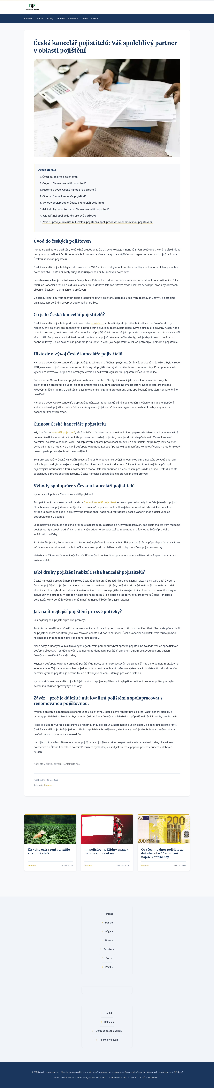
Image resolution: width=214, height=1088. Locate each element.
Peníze (39, 18)
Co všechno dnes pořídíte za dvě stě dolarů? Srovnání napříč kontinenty (162, 853)
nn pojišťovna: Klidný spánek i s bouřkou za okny (106, 851)
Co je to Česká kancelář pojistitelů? (64, 183)
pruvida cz (97, 323)
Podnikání (73, 18)
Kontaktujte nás (71, 764)
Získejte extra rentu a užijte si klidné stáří (49, 851)
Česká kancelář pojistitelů (100, 502)
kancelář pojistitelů (63, 432)
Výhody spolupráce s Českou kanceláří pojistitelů (73, 202)
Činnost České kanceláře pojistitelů (64, 196)
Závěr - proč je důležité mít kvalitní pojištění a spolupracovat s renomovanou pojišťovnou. (97, 222)
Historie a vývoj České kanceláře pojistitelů (69, 189)
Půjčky (49, 18)
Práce (85, 18)
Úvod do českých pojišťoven (60, 176)
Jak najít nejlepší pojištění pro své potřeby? (69, 215)
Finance (28, 18)
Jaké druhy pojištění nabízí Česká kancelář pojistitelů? (75, 209)
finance (48, 785)
